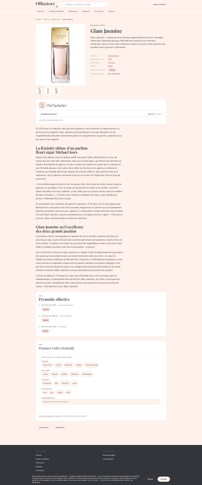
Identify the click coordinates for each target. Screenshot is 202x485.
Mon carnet (160, 4)
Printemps (47, 383)
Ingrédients (59, 427)
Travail (60, 392)
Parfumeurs (73, 11)
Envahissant (87, 374)
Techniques (99, 11)
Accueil (38, 19)
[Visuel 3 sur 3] (56, 90)
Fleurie (112, 70)
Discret (54, 374)
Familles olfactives (56, 11)
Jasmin (46, 309)
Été (56, 383)
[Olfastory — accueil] (47, 4)
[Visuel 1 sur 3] (39, 90)
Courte (58, 365)
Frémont (111, 63)
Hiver (75, 383)
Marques (86, 11)
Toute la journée (91, 365)
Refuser (150, 479)
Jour (45, 392)
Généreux (75, 374)
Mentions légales (109, 455)
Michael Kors (56, 19)
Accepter (164, 479)
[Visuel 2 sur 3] (48, 90)
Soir (52, 392)
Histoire (111, 11)
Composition (44, 427)
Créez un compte (45, 416)
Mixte (110, 66)
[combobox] (83, 4)
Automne (65, 383)
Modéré (64, 374)
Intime (45, 374)
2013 (110, 59)
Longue (78, 365)
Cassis (45, 320)
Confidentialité (108, 459)
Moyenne (68, 365)
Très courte (47, 365)
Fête (68, 392)
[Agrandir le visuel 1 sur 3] (60, 55)
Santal (45, 331)
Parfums (41, 11)
